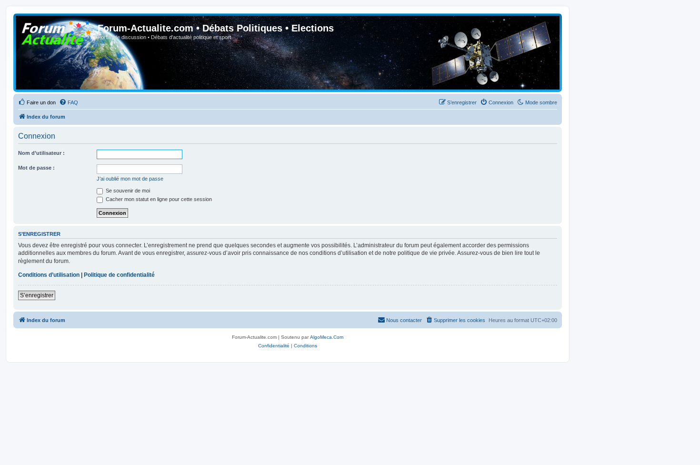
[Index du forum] (57, 31)
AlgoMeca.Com (326, 337)
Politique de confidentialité (119, 275)
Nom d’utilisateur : (41, 153)
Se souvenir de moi (127, 190)
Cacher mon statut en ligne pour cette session (158, 199)
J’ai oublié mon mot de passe (130, 179)
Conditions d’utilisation (49, 275)
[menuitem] (37, 102)
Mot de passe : (36, 168)
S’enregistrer (36, 295)
